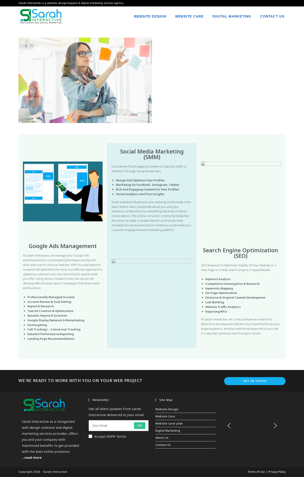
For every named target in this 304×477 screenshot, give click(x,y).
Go (139, 425)
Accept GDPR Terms (110, 436)
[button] (229, 425)
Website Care (165, 416)
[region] (252, 428)
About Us (162, 438)
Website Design (166, 409)
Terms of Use (256, 472)
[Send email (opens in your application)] (284, 3)
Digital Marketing (167, 430)
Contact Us (163, 445)
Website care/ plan (169, 423)
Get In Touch (254, 381)
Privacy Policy (277, 472)
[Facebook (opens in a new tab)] (279, 3)
